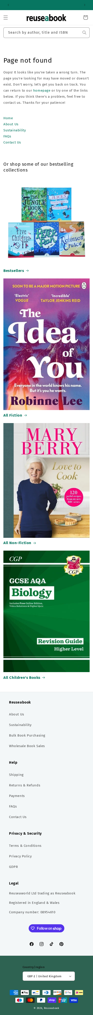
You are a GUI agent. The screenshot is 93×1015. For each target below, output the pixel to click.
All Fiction (12, 415)
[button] (6, 17)
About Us (16, 714)
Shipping (16, 775)
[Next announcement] (85, 5)
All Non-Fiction (17, 543)
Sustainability (20, 725)
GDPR (13, 867)
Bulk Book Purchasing (27, 735)
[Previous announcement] (8, 5)
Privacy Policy (20, 856)
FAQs (13, 806)
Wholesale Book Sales (27, 746)
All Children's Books (21, 677)
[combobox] (46, 33)
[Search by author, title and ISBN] (84, 33)
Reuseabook (51, 1008)
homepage (42, 90)
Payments (17, 796)
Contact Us (18, 817)
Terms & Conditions (25, 846)
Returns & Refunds (24, 785)
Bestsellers (13, 270)
